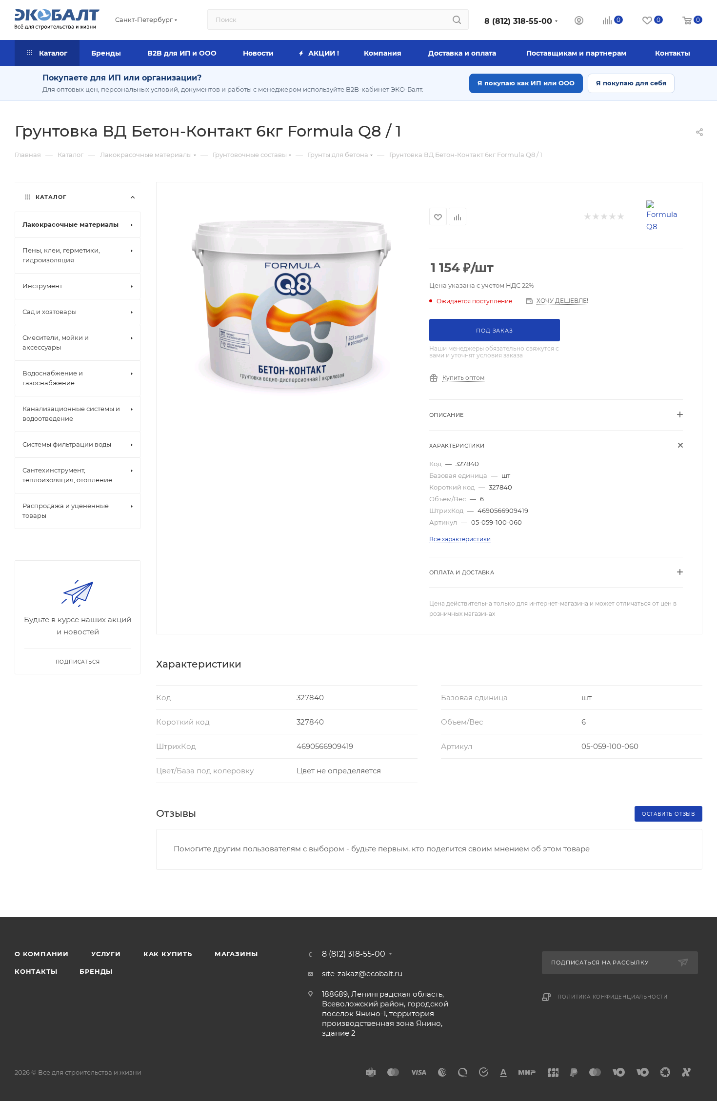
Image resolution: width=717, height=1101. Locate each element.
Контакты (36, 971)
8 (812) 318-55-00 (518, 21)
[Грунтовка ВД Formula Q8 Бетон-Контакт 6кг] (293, 305)
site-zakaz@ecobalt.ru (362, 973)
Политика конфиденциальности (613, 997)
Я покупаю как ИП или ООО (526, 83)
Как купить (167, 954)
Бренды (96, 971)
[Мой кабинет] (579, 22)
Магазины (236, 954)
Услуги (106, 954)
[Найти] (457, 19)
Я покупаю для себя (631, 83)
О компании (42, 954)
